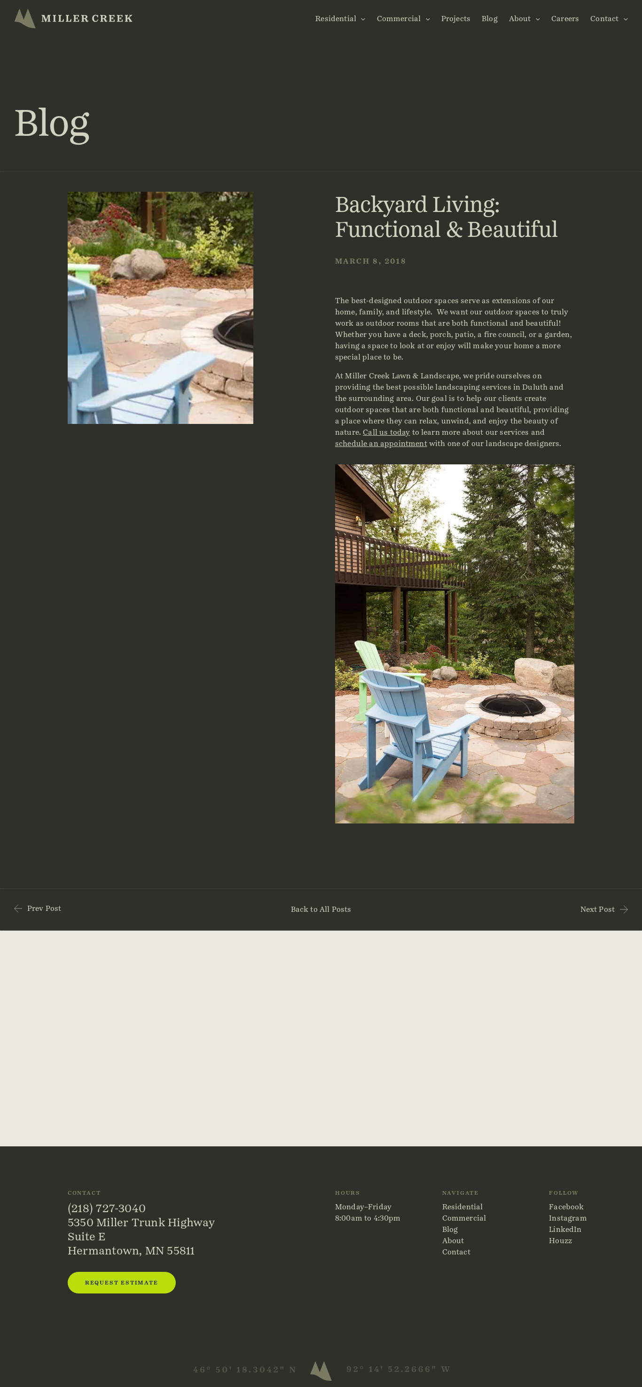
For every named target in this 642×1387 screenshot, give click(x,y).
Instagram (568, 1218)
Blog (490, 18)
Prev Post (44, 908)
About (520, 18)
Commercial (399, 18)
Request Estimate (121, 1282)
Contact (604, 18)
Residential (335, 18)
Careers (565, 18)
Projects (455, 18)
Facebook (566, 1206)
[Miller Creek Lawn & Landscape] (73, 18)
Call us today (386, 432)
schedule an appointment (381, 443)
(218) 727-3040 (107, 1208)
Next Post (597, 909)
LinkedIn (565, 1229)
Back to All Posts (321, 909)
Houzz (560, 1240)
